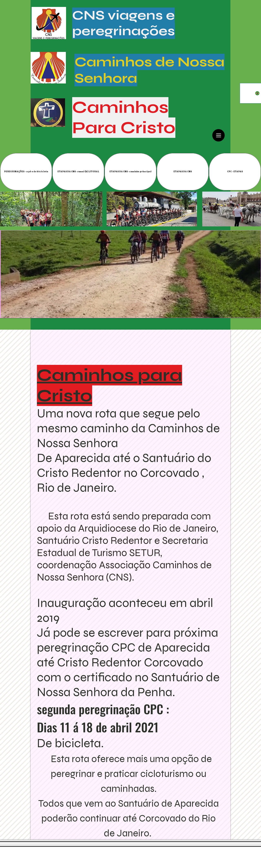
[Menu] (218, 135)
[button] (78, 171)
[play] (255, 312)
